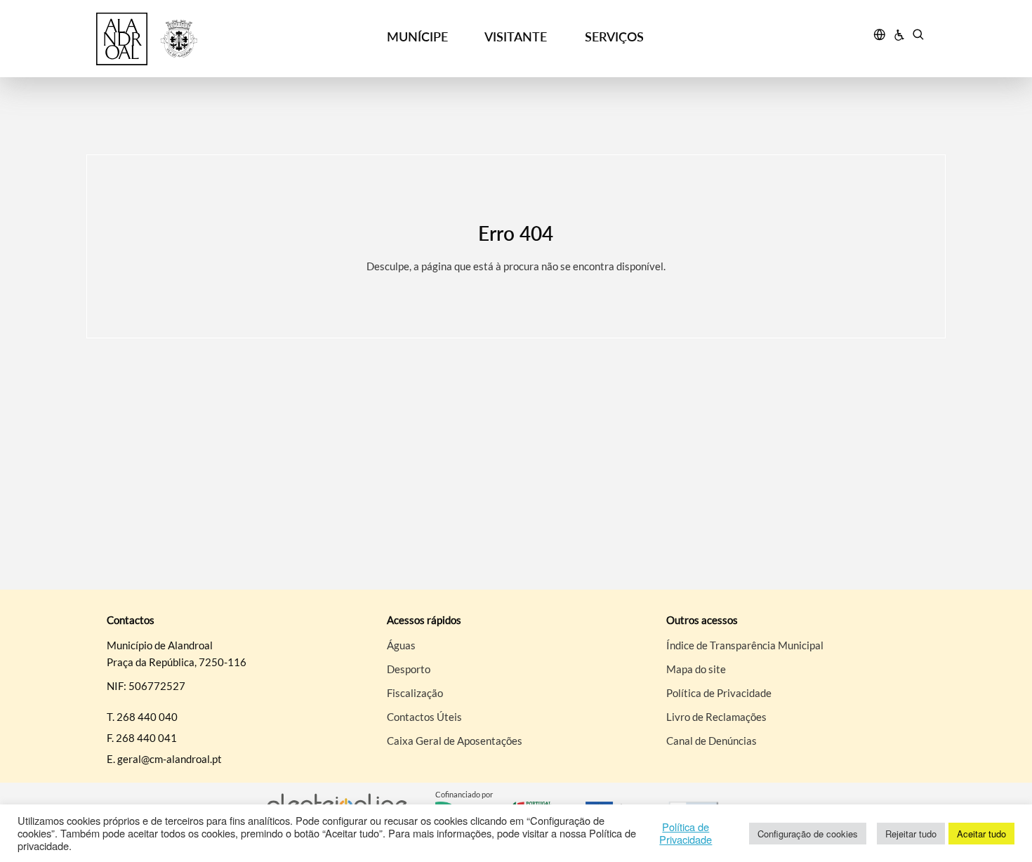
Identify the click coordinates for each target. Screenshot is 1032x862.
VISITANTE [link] (515, 36)
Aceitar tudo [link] (981, 833)
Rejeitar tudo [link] (911, 833)
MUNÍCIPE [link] (417, 36)
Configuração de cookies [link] (808, 833)
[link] (201, 39)
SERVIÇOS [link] (614, 36)
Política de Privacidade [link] (685, 833)
